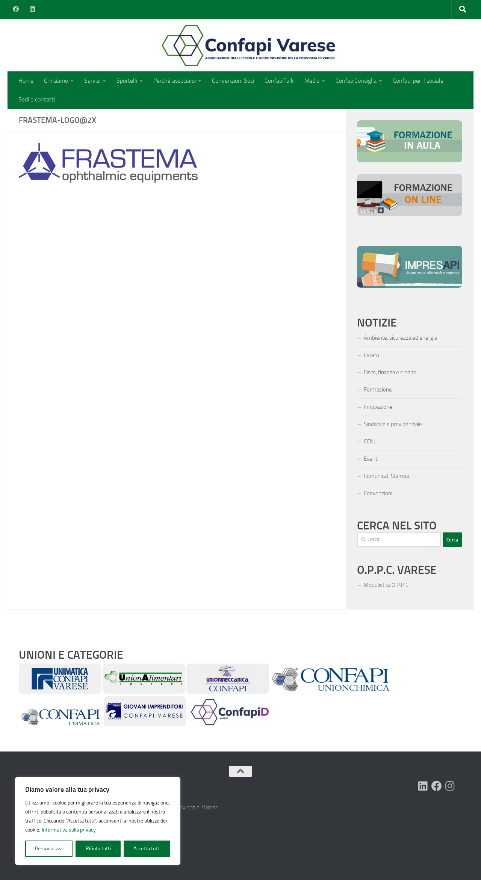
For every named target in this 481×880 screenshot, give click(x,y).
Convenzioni (378, 493)
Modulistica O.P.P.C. (387, 585)
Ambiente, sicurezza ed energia (400, 337)
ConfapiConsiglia (356, 80)
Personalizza (49, 848)
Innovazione (378, 407)
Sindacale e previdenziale (393, 424)
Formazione (378, 389)
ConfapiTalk (279, 80)
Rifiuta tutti (98, 848)
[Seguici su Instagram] (450, 786)
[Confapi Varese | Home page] (175, 45)
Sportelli (126, 80)
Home (25, 80)
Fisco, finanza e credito (390, 372)
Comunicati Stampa (386, 476)
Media (311, 80)
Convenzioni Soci (233, 80)
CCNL (370, 441)
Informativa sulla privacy (69, 830)
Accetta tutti (146, 848)
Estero (371, 355)
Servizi (92, 80)
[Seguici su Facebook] (436, 786)
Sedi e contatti (36, 99)
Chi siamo (56, 80)
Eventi (371, 458)
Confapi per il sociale (418, 80)
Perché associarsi (174, 80)
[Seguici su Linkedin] (423, 786)
